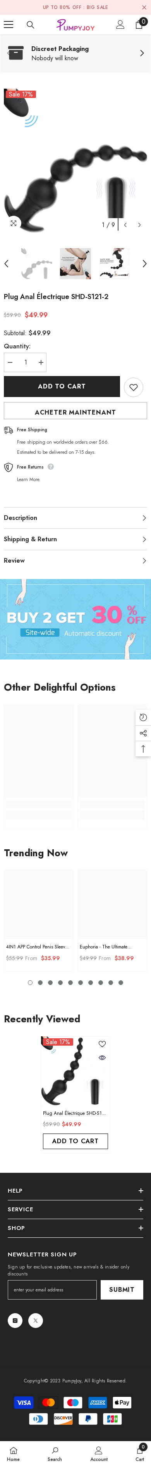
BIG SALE (97, 7)
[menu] (8, 24)
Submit (122, 1289)
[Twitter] (35, 1320)
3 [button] (50, 982)
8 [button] (100, 982)
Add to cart (62, 386)
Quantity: (17, 346)
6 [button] (80, 982)
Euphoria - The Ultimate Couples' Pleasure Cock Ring (109, 947)
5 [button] (70, 982)
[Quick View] (102, 1058)
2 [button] (40, 982)
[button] (125, 225)
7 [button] (90, 982)
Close (144, 7)
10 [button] (120, 982)
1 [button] (30, 982)
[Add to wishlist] (133, 387)
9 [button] (110, 982)
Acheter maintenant (75, 412)
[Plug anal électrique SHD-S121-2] (75, 1071)
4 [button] (60, 982)
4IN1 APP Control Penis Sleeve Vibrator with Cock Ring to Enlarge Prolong (36, 947)
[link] (75, 53)
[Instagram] (15, 1320)
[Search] (30, 25)
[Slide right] (141, 53)
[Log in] (120, 24)
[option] (75, 161)
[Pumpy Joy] (75, 619)
